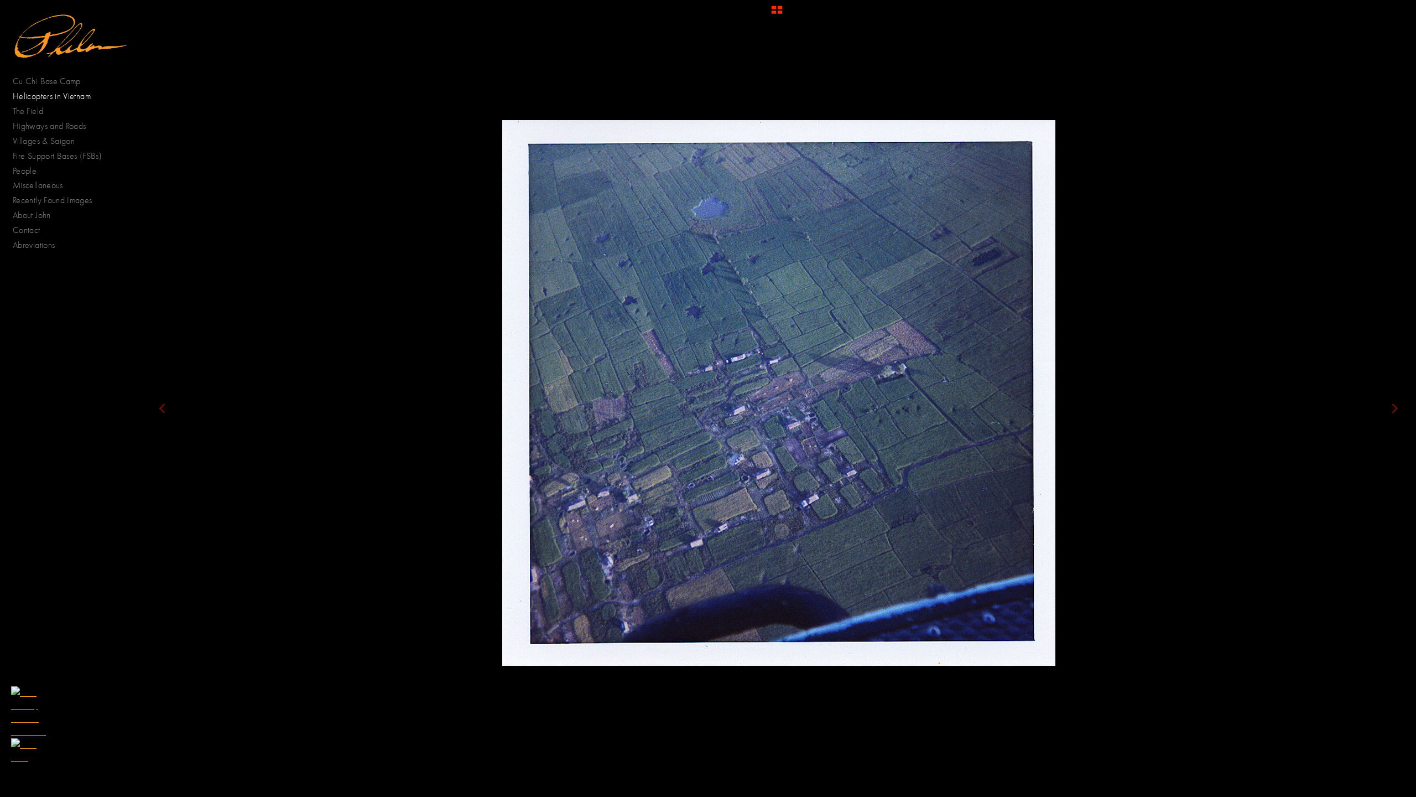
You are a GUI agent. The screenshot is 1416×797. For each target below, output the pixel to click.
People (26, 170)
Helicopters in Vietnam (52, 96)
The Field (28, 111)
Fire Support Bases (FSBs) (57, 156)
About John (32, 215)
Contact (26, 230)
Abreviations (34, 245)
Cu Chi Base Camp (47, 81)
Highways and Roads (49, 126)
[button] (776, 14)
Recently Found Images (52, 200)
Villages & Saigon (44, 141)
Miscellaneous (38, 185)
